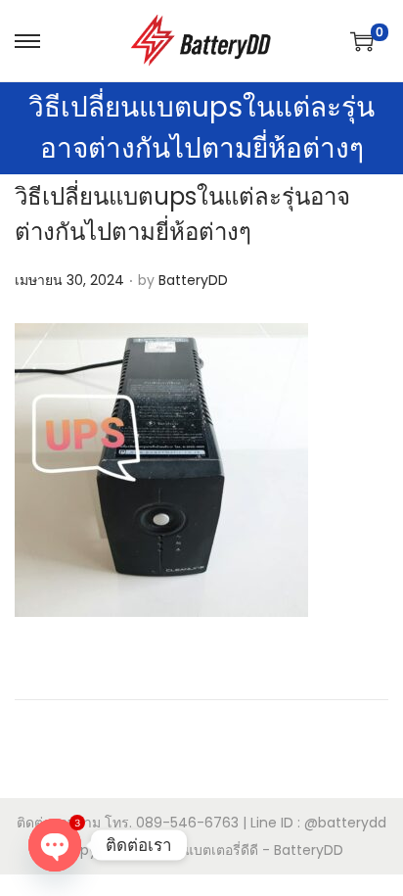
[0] (362, 41)
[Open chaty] (54, 845)
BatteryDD (193, 280)
